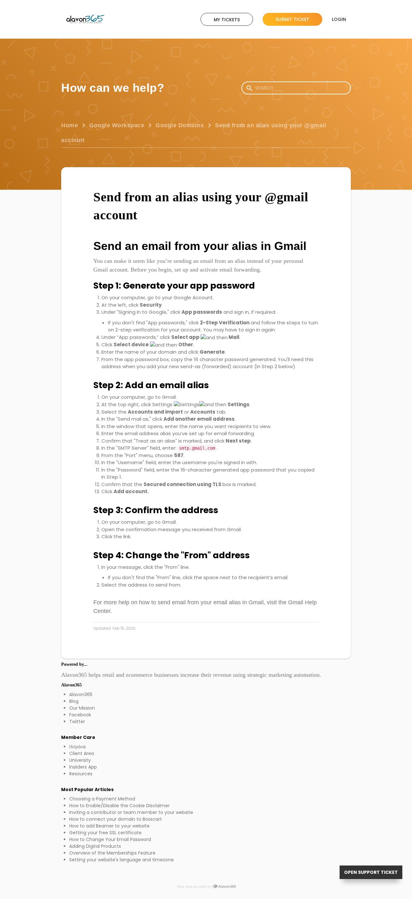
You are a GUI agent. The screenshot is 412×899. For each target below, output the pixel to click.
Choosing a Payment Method (102, 799)
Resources (80, 773)
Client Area (81, 753)
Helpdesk (77, 746)
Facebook (80, 715)
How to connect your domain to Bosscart (115, 819)
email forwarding (240, 269)
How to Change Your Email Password (110, 839)
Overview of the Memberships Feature (112, 853)
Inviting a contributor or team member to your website (131, 812)
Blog (74, 701)
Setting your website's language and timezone (121, 859)
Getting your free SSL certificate (105, 832)
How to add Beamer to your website (109, 826)
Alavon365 (80, 694)
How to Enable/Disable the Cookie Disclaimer (119, 805)
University (80, 760)
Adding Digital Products (95, 846)
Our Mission (82, 708)
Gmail (169, 397)
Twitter (77, 721)
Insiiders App (83, 767)
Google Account (192, 297)
